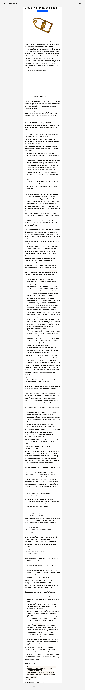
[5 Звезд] (33, 682)
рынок (42, 281)
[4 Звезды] (32, 682)
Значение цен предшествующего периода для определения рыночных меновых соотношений (41, 673)
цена (29, 679)
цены (54, 55)
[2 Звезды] (30, 682)
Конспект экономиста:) (10, 3)
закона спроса (49, 127)
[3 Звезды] (31, 682)
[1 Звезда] (27, 682)
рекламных (38, 624)
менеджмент (53, 271)
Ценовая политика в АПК (34, 670)
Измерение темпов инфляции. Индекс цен (39, 668)
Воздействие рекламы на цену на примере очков (41, 667)
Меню (79, 3)
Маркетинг (34, 677)
